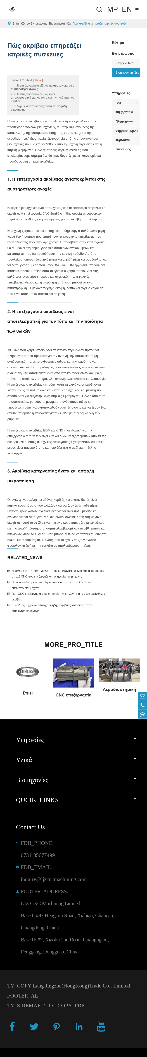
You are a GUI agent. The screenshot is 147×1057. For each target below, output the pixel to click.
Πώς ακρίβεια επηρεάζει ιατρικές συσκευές (100, 23)
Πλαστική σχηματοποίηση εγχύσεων (126, 123)
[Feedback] (142, 714)
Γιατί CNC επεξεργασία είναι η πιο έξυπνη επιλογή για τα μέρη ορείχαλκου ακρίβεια (58, 596)
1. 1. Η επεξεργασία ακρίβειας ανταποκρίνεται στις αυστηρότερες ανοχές (42, 87)
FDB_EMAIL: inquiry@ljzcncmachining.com (54, 873)
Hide (38, 80)
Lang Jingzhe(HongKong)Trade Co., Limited (81, 986)
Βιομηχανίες (32, 780)
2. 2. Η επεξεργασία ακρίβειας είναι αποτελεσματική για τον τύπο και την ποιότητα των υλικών (42, 97)
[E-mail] (142, 696)
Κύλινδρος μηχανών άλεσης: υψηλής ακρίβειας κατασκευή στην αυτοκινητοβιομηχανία (52, 607)
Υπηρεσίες (121, 93)
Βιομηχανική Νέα (60, 23)
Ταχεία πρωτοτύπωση (125, 113)
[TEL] (142, 705)
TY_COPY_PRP (66, 1005)
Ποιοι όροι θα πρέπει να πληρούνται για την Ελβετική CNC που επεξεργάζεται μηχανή (52, 585)
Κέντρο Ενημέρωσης (34, 23)
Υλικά (24, 759)
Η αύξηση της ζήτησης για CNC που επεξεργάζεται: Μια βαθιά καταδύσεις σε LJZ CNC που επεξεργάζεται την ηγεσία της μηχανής (58, 573)
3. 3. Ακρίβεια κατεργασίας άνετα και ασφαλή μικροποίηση (39, 107)
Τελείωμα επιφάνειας (123, 141)
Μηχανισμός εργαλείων (124, 132)
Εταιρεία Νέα (124, 63)
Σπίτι (16, 23)
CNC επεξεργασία (124, 104)
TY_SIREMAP (24, 1005)
